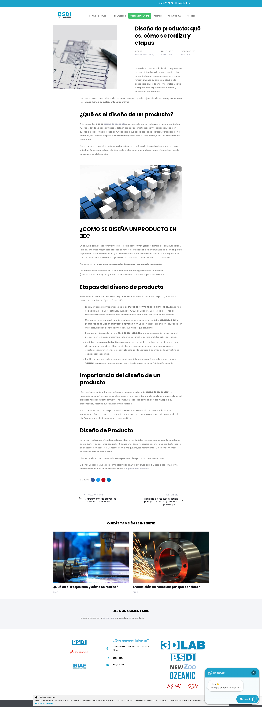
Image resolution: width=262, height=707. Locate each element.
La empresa (120, 15)
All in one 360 (174, 15)
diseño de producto (114, 124)
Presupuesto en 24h (139, 15)
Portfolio (158, 15)
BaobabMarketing (144, 54)
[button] (253, 672)
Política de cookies (44, 703)
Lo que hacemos (97, 15)
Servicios (185, 54)
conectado (108, 618)
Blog (55, 592)
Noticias (191, 15)
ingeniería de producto (137, 468)
